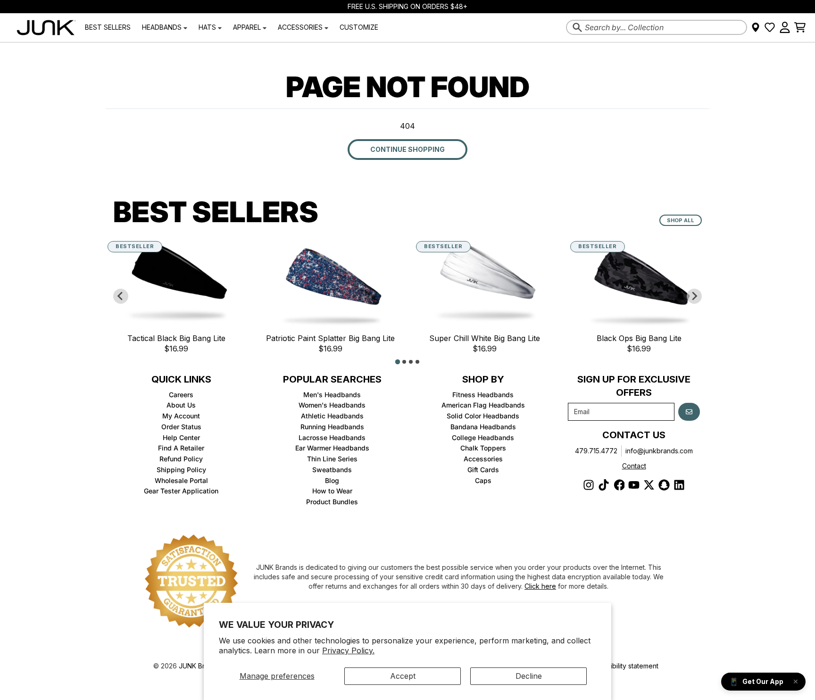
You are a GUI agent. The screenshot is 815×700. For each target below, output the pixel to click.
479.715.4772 (596, 451)
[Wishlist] (769, 27)
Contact (634, 466)
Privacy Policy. (348, 650)
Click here (540, 586)
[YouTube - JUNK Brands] (634, 485)
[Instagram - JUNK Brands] (588, 485)
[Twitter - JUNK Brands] (649, 485)
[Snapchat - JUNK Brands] (664, 485)
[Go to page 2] (404, 362)
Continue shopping (407, 149)
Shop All (680, 220)
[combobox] (656, 27)
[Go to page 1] (397, 361)
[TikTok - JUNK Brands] (603, 485)
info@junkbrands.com (659, 451)
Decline (529, 676)
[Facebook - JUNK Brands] (618, 485)
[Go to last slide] (120, 296)
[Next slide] (694, 296)
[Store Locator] (755, 27)
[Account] (784, 27)
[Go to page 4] (417, 362)
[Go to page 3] (411, 362)
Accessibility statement (623, 666)
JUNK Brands (199, 666)
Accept (403, 676)
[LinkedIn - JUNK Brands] (679, 485)
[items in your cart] (800, 27)
